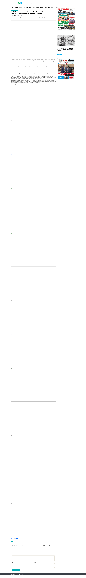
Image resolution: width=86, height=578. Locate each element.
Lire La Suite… (60, 54)
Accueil (12, 7)
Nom (13, 562)
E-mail (35, 562)
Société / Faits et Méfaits (14, 10)
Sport (34, 7)
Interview (41, 7)
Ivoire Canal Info (14, 15)
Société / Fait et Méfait (27, 7)
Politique (16, 7)
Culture (37, 7)
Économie (20, 7)
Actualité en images (54, 7)
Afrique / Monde (47, 7)
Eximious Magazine (20, 574)
